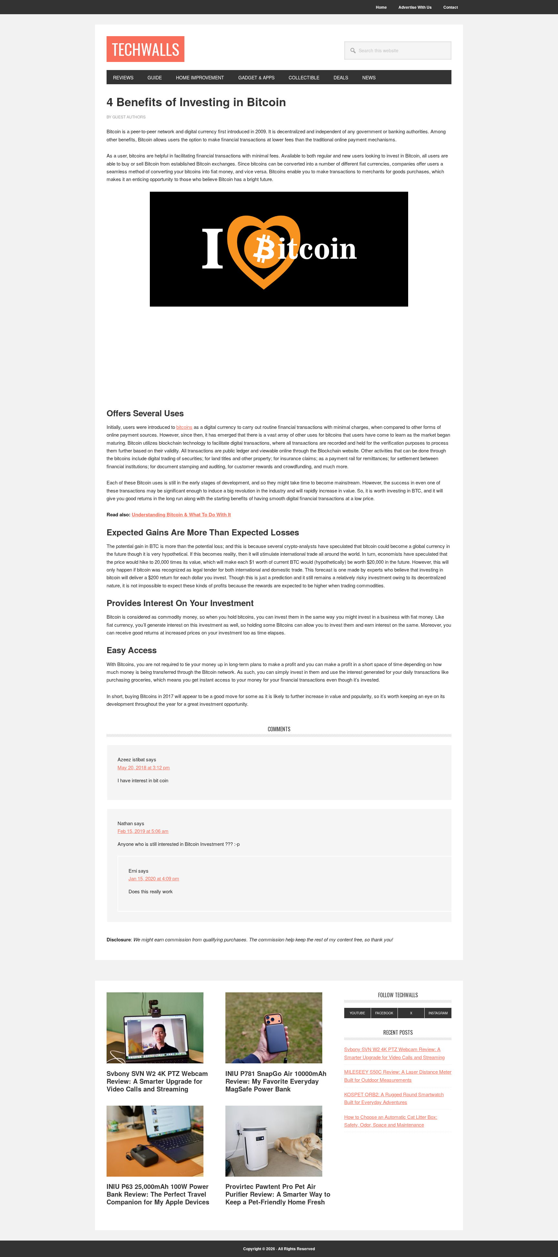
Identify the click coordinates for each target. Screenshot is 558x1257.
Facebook (384, 1013)
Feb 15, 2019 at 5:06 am (143, 830)
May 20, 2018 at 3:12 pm (144, 767)
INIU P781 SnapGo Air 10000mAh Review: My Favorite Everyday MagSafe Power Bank (275, 1081)
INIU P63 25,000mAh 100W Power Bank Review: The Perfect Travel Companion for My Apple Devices (158, 1193)
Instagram (438, 1013)
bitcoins (184, 426)
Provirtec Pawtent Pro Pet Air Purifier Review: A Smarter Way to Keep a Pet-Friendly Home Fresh (277, 1193)
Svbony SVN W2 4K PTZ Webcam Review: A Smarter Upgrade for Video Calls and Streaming (157, 1081)
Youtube (357, 1013)
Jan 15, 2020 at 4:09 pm (154, 878)
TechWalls (145, 48)
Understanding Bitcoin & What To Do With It (181, 514)
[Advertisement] (279, 360)
